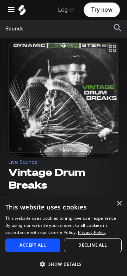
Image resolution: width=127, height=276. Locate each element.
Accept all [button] (32, 245)
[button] (63, 264)
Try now (102, 9)
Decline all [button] (92, 245)
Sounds (14, 28)
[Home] (22, 11)
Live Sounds (22, 162)
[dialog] (63, 236)
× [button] (119, 203)
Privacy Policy (92, 232)
